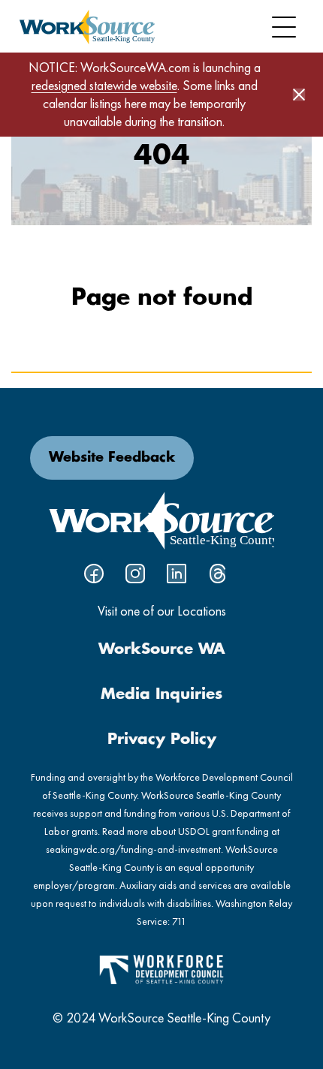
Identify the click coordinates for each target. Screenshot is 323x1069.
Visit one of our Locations (162, 610)
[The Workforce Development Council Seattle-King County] (161, 968)
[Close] (299, 95)
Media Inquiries (161, 694)
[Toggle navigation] (284, 27)
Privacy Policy (161, 739)
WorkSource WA (161, 649)
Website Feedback (112, 458)
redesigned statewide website (104, 85)
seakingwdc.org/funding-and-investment (133, 849)
